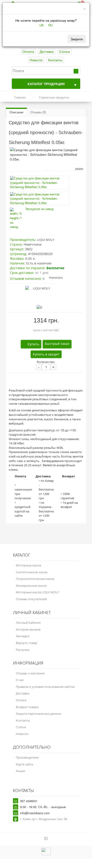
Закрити (77, 39)
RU (50, 25)
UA (41, 25)
